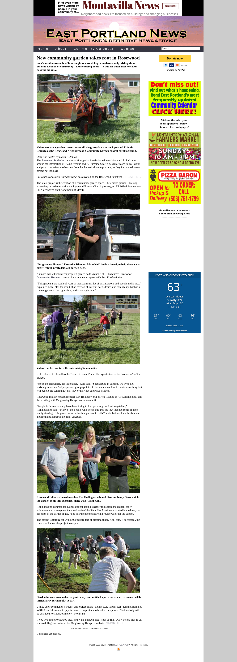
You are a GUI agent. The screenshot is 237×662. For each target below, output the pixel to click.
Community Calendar (94, 48)
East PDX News (121, 645)
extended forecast (174, 325)
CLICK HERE (131, 177)
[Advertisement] (175, 247)
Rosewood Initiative (53, 160)
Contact (128, 48)
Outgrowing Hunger (48, 277)
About (61, 48)
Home (43, 48)
